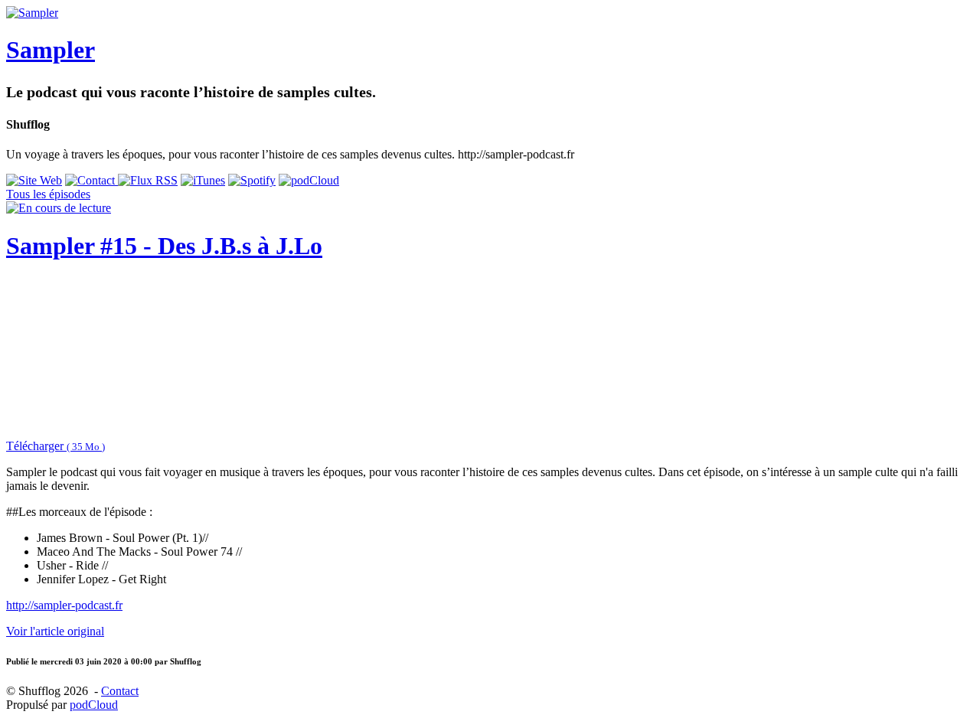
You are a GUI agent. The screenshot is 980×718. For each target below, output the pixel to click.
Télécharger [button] (55, 445)
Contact (120, 690)
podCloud (94, 704)
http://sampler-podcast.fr (64, 605)
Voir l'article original (55, 631)
